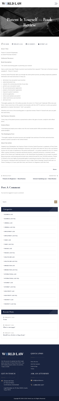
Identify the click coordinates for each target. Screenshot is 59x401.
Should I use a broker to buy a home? (14, 335)
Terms (5, 319)
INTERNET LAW (43, 44)
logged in (10, 193)
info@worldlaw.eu (38, 380)
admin (7, 44)
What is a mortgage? (9, 327)
